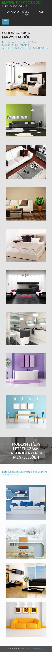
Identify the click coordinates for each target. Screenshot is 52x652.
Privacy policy (39, 649)
